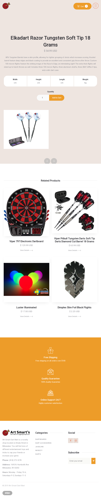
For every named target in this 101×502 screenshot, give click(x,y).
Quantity (50, 92)
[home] (8, 6)
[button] (96, 6)
